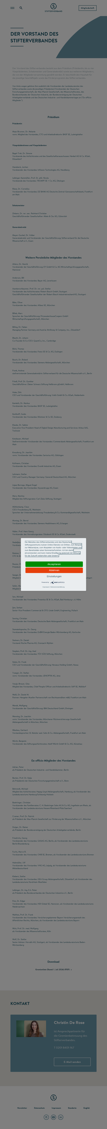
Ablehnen (54, 570)
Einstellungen (54, 576)
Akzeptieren (54, 564)
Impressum (46, 587)
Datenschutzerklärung (57, 587)
